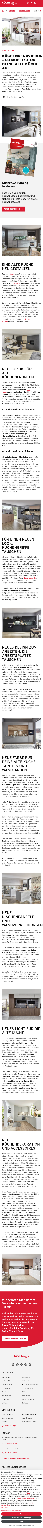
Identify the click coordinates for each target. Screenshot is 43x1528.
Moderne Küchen (7, 1381)
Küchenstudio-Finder (29, 1422)
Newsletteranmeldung (15, 1458)
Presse (4, 1422)
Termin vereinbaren (13, 1338)
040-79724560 (11, 1453)
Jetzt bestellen (12, 209)
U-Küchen (5, 1403)
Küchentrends (9, 51)
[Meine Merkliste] (31, 3)
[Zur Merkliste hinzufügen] (4, 97)
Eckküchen (5, 1399)
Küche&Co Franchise (29, 1414)
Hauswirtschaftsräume (30, 1384)
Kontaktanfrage (8, 1443)
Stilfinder (25, 1403)
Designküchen (6, 1388)
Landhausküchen (7, 1384)
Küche (11, 274)
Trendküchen (6, 1392)
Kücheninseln (26, 1377)
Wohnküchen (26, 1381)
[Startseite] (3, 11)
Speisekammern (27, 1388)
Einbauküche (15, 283)
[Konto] (35, 3)
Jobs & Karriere (7, 1418)
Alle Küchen (6, 1377)
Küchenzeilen (6, 1396)
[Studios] (28, 3)
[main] (21, 674)
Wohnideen (26, 1396)
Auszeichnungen (27, 1418)
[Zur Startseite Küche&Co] (9, 3)
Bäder (24, 1392)
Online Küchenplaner (29, 1399)
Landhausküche (30, 578)
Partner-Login (10, 1425)
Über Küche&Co (7, 1414)
